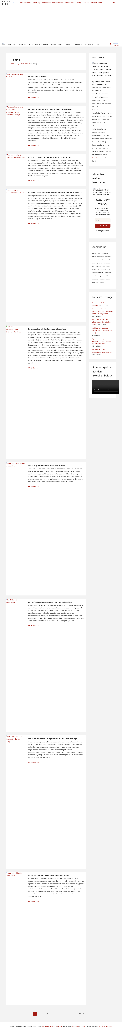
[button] (15, 44)
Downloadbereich (98, 158)
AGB (43, 1026)
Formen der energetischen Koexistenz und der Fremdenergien (49, 157)
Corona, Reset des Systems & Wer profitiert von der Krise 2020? (50, 602)
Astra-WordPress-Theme (106, 1026)
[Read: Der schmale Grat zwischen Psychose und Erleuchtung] (16, 392)
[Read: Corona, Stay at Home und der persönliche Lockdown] (16, 529)
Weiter (82, 1013)
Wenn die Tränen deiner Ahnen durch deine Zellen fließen (101, 322)
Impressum (53, 1026)
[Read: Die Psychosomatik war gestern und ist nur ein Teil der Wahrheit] (16, 111)
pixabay (83, 1026)
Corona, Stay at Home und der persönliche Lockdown (46, 465)
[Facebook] (7, 1)
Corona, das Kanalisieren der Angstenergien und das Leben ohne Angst (52, 739)
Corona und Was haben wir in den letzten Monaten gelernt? (48, 875)
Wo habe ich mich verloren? (37, 76)
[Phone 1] (2, 1)
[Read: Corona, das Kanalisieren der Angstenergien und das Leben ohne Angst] (16, 802)
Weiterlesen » (33, 97)
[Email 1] (4, 1)
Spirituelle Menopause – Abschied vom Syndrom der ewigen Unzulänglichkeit (102, 330)
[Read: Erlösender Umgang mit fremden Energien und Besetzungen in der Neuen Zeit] (16, 256)
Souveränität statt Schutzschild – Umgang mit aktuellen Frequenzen (102, 311)
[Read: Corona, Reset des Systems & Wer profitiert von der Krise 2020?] (16, 665)
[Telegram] (5, 4)
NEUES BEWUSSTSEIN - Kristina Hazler (66, 21)
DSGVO (47, 1026)
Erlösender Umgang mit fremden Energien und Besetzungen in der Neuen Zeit (55, 192)
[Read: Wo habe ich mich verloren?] (16, 75)
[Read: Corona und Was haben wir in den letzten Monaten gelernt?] (16, 938)
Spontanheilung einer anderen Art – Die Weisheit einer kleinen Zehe (101, 341)
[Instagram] (2, 4)
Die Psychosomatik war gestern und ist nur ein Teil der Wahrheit (50, 109)
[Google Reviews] (8, 4)
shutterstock (75, 1026)
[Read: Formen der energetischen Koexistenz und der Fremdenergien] (16, 156)
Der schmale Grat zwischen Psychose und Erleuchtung (47, 329)
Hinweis (60, 1026)
